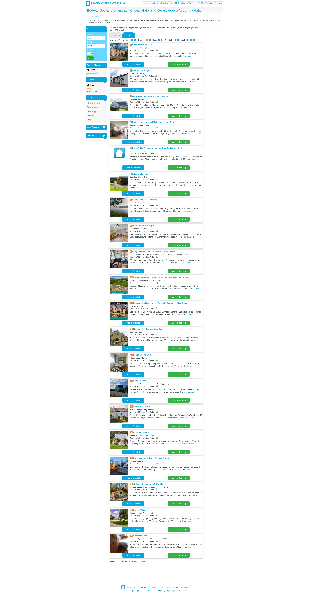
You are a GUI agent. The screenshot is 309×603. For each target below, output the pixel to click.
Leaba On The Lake (142, 355)
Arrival (89, 42)
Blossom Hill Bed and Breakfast (147, 329)
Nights (89, 50)
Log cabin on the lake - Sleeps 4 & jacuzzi (152, 458)
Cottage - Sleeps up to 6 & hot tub (148, 484)
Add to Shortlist (133, 64)
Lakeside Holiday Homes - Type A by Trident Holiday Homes (160, 303)
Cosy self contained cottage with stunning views (154, 251)
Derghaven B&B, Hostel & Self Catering (150, 96)
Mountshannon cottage (143, 226)
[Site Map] (184, 587)
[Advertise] (147, 587)
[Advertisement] (212, 62)
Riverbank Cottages (141, 71)
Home (145, 3)
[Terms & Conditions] (172, 587)
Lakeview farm (140, 381)
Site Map (218, 3)
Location (90, 34)
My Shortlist (180, 3)
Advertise (209, 3)
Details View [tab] (115, 35)
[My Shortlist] (138, 587)
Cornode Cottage (141, 432)
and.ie (108, 3)
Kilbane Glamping (140, 174)
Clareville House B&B (142, 45)
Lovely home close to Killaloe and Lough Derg (153, 122)
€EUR (200, 3)
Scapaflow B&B (140, 536)
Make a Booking (179, 64)
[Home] (129, 587)
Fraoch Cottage (140, 510)
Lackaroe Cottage (141, 407)
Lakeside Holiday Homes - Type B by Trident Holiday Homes (160, 277)
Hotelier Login (167, 3)
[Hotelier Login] (157, 587)
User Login (154, 3)
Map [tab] (128, 35)
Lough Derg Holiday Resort (144, 200)
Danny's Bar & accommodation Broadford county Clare (157, 148)
